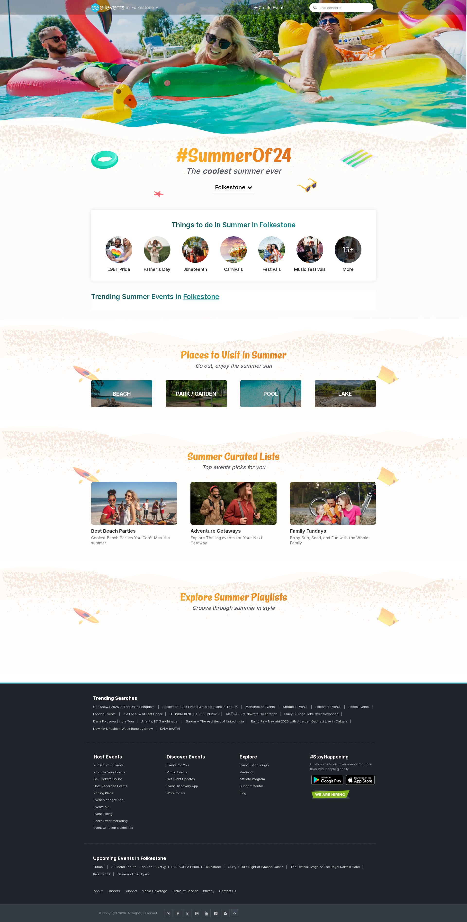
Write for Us (176, 793)
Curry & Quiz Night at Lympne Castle (255, 867)
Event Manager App (109, 800)
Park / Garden (196, 394)
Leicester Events (328, 707)
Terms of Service (185, 891)
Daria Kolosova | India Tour (113, 721)
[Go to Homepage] (168, 913)
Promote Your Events (109, 772)
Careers (114, 891)
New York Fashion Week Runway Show (123, 728)
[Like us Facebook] (178, 913)
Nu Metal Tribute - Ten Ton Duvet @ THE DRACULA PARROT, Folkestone (166, 867)
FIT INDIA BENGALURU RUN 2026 (194, 714)
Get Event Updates (181, 779)
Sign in (299, 7)
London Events (105, 714)
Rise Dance (101, 874)
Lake (345, 394)
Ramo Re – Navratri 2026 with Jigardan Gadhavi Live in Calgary (299, 721)
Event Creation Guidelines (113, 828)
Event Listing (103, 814)
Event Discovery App (182, 786)
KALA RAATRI (170, 728)
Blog (243, 793)
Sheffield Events (295, 707)
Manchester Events (261, 707)
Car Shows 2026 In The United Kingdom (124, 707)
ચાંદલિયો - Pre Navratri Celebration (251, 714)
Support (131, 891)
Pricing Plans (103, 793)
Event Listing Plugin (254, 765)
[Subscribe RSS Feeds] (225, 913)
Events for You (178, 765)
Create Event (271, 7)
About (98, 891)
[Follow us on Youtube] (206, 913)
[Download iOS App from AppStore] (360, 780)
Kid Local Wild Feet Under (143, 714)
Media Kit (246, 772)
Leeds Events (359, 707)
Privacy (208, 891)
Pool (270, 394)
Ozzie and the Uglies (133, 874)
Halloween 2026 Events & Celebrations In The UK (200, 707)
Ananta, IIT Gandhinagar (160, 721)
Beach (122, 394)
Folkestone (142, 7)
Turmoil (98, 867)
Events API (101, 807)
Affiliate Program (252, 779)
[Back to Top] (235, 913)
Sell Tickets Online (108, 779)
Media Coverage (154, 891)
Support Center (251, 786)
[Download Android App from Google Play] (327, 780)
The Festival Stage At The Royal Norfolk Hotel (325, 867)
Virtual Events (177, 772)
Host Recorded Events (110, 786)
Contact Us (227, 891)
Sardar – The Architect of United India (215, 721)
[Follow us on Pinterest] (216, 913)
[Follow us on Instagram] (197, 913)
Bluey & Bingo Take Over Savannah (311, 714)
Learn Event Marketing (111, 821)
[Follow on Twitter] (187, 913)
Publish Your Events (109, 765)
